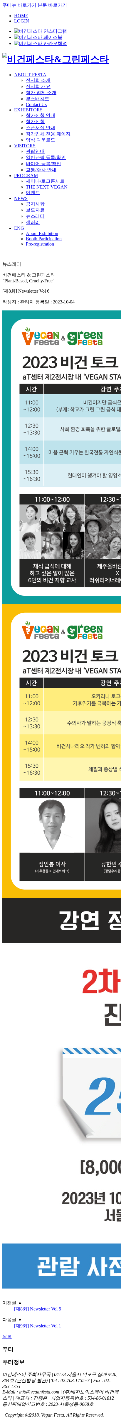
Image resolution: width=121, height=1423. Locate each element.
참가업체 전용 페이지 (48, 133)
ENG (19, 228)
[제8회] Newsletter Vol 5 (37, 1308)
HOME (21, 15)
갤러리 (33, 222)
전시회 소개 (38, 80)
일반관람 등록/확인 (46, 157)
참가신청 (35, 121)
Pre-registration (40, 243)
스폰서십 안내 (40, 127)
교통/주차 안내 (41, 169)
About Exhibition (42, 233)
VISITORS (25, 145)
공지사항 (35, 203)
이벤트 (33, 192)
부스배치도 (37, 98)
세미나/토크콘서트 (45, 181)
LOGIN (21, 20)
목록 (7, 1336)
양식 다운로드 (40, 139)
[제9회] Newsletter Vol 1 (37, 1325)
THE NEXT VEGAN (47, 186)
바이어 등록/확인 (43, 163)
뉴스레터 (35, 216)
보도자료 (35, 210)
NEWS (21, 198)
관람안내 (35, 151)
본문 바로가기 (52, 5)
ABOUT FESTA (30, 74)
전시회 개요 (38, 86)
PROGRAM (26, 175)
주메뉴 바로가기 (19, 5)
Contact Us (36, 104)
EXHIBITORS (28, 109)
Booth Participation (44, 238)
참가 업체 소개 (41, 92)
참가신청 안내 (40, 115)
